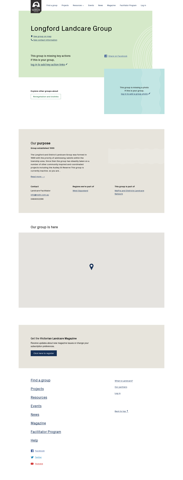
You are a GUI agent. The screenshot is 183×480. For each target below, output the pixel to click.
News (100, 5)
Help (34, 440)
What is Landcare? (124, 380)
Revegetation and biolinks (46, 96)
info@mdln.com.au (40, 194)
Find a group (51, 5)
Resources (77, 5)
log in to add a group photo (134, 93)
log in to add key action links (48, 64)
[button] (91, 267)
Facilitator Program (128, 5)
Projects (65, 5)
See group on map (42, 36)
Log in (143, 5)
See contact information (45, 39)
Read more (36, 176)
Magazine (111, 5)
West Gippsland (80, 190)
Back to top (120, 411)
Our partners (121, 386)
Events (91, 5)
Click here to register (43, 353)
